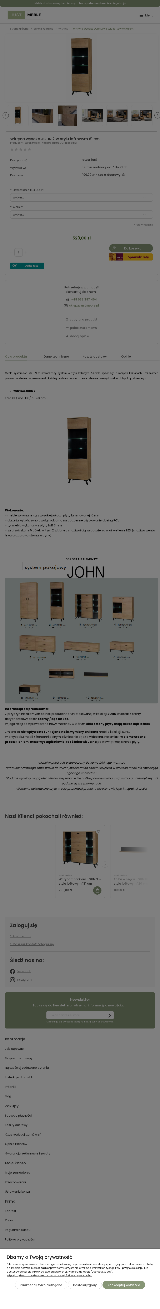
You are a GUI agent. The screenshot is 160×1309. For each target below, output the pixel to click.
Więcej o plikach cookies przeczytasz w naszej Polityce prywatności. (49, 1275)
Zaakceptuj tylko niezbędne (41, 1285)
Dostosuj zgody (85, 1285)
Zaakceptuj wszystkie (124, 1285)
